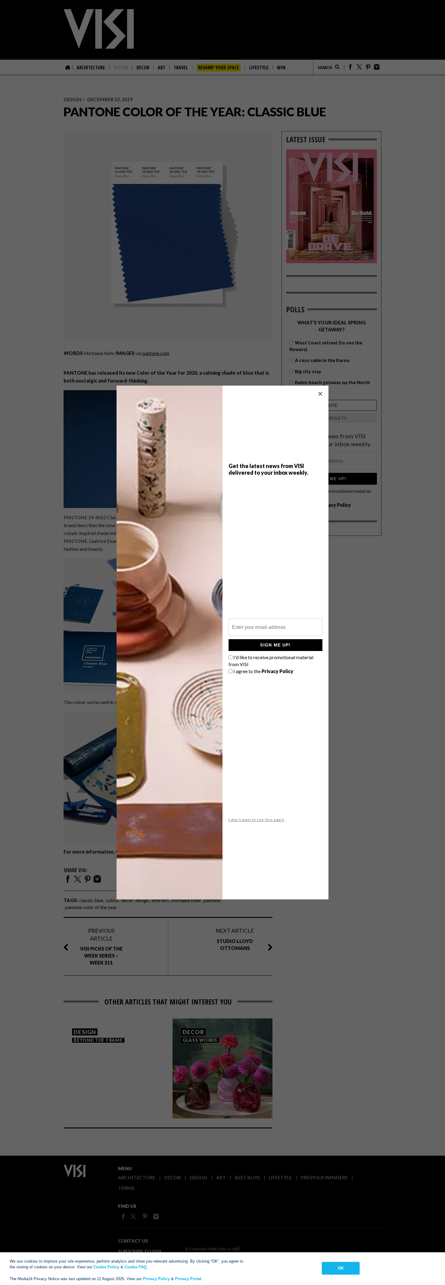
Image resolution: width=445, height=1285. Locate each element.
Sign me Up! (275, 644)
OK (341, 1268)
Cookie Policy (106, 1267)
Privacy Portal (188, 1279)
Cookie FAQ (135, 1267)
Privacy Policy (156, 1279)
